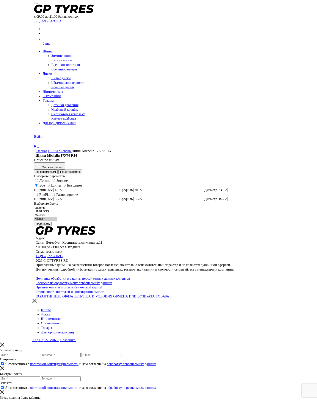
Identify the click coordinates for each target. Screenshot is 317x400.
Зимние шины (61, 56)
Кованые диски (62, 87)
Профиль (126, 190)
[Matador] (45, 215)
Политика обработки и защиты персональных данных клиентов (83, 278)
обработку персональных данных (131, 364)
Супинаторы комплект (68, 114)
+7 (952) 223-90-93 (47, 21)
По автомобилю (70, 171)
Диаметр (210, 190)
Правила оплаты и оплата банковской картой (69, 287)
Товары (48, 100)
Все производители (65, 65)
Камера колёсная (63, 118)
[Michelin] (45, 219)
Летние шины (61, 60)
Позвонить (68, 340)
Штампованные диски (67, 82)
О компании (52, 96)
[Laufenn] (45, 208)
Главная (41, 151)
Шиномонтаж (53, 91)
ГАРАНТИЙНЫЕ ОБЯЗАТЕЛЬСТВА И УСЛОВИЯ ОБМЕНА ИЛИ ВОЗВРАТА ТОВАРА (102, 296)
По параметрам (46, 171)
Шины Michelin (60, 151)
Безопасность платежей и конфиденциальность (70, 292)
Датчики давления (64, 105)
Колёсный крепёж (64, 109)
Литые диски (61, 78)
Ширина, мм (43, 190)
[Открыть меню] (36, 3)
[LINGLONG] (45, 211)
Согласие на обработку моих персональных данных (74, 283)
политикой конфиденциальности (54, 364)
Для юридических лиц (59, 123)
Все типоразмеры (64, 69)
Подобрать (43, 224)
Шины (47, 51)
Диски (47, 73)
